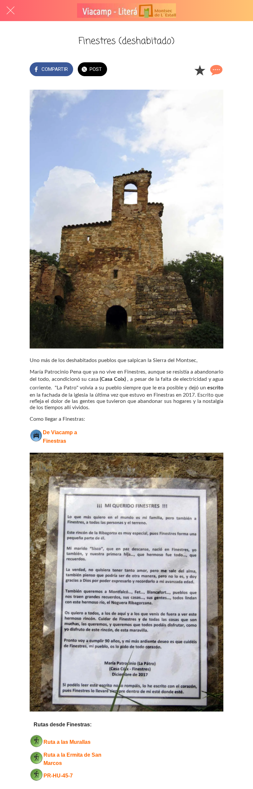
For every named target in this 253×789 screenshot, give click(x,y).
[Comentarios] (215, 70)
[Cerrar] (10, 11)
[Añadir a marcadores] (200, 70)
